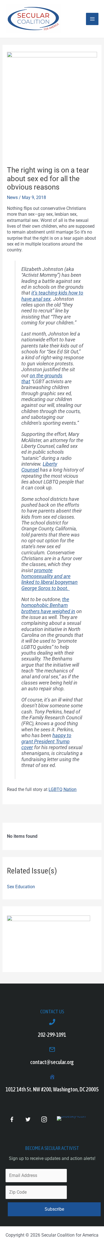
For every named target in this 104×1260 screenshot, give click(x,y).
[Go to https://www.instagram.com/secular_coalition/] (44, 1119)
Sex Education (21, 886)
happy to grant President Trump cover (46, 741)
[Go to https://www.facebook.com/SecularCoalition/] (12, 1120)
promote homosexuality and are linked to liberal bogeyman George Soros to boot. (49, 579)
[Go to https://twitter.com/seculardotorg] (28, 1119)
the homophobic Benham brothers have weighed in (48, 605)
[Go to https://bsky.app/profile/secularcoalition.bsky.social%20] (71, 1118)
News (12, 197)
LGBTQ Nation (63, 789)
